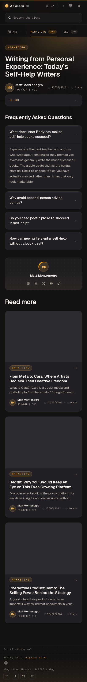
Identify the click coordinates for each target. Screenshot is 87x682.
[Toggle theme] (79, 6)
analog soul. (25, 657)
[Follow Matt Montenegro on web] (28, 283)
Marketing (16, 47)
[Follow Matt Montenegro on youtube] (51, 283)
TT (32, 676)
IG (6, 676)
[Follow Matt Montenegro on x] (43, 283)
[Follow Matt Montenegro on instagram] (36, 283)
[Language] (70, 6)
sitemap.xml (23, 649)
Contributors (22, 669)
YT (23, 676)
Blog (6, 669)
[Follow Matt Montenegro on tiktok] (59, 283)
